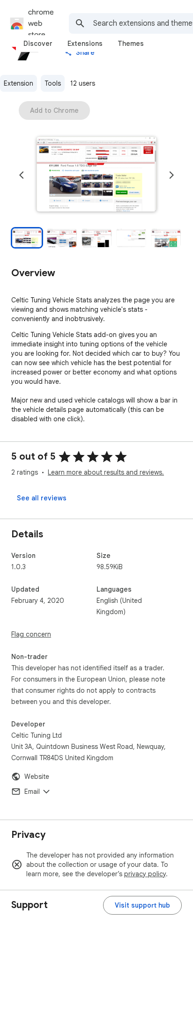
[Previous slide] (21, 175)
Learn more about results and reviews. (106, 472)
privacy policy (145, 874)
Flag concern (31, 634)
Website (36, 776)
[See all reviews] (41, 498)
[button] (96, 175)
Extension (18, 83)
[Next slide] (171, 175)
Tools (53, 83)
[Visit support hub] (142, 905)
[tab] (38, 43)
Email (32, 791)
